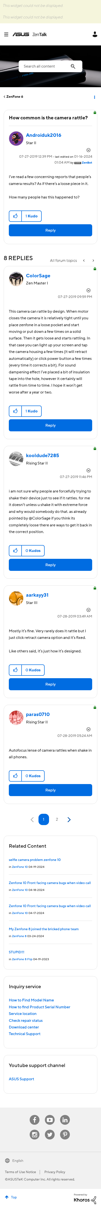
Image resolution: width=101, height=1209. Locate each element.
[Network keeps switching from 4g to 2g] (84, 261)
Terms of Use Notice (20, 1172)
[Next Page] (68, 820)
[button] (15, 216)
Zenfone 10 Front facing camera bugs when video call (50, 883)
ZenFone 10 (20, 867)
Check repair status (26, 1020)
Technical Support (24, 1033)
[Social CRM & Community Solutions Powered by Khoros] (85, 1198)
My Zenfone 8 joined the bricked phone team (44, 929)
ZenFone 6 (14, 97)
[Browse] (8, 34)
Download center (24, 1027)
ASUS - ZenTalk (30, 34)
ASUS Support (21, 1079)
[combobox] (50, 66)
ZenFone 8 (19, 936)
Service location (23, 1013)
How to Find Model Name (31, 1000)
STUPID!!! (16, 952)
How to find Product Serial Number (39, 1007)
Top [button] (14, 1197)
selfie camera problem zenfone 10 (35, 860)
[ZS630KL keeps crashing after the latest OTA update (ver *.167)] (92, 261)
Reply (50, 230)
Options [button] (94, 96)
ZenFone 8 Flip (22, 959)
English (17, 1161)
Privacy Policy (54, 1172)
